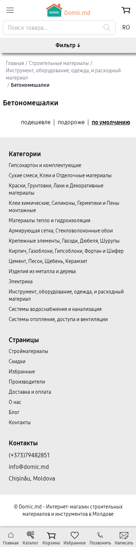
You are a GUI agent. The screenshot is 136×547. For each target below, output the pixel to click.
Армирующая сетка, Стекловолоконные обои (61, 231)
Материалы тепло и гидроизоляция (49, 221)
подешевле (35, 122)
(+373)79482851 (29, 455)
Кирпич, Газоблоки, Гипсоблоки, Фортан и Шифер (66, 251)
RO (126, 27)
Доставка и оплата (30, 392)
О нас (15, 402)
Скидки (17, 361)
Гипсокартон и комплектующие (45, 165)
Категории (25, 154)
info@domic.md (29, 466)
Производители (27, 382)
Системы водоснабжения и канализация (55, 309)
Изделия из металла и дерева (42, 271)
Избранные (22, 372)
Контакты (20, 423)
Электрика (21, 282)
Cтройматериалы (28, 351)
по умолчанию (111, 122)
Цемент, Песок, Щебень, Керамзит (48, 261)
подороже (71, 122)
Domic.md (77, 12)
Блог (14, 412)
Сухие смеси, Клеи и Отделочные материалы (60, 176)
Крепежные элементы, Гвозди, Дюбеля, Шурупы (64, 241)
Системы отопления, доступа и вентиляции (58, 319)
